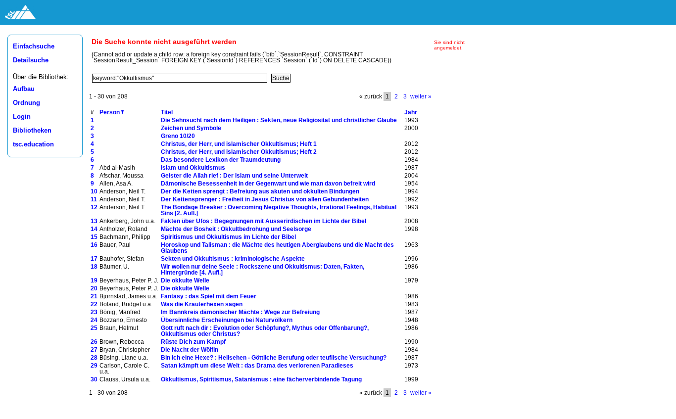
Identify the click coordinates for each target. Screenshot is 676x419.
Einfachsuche (33, 46)
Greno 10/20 (178, 136)
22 (94, 304)
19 (94, 280)
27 (94, 350)
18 (94, 267)
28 (94, 358)
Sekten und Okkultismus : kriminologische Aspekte (233, 259)
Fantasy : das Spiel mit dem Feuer (208, 296)
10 (94, 191)
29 (94, 366)
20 (94, 288)
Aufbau (24, 89)
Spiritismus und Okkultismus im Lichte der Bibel (228, 237)
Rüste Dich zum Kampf (193, 342)
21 (94, 296)
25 (94, 328)
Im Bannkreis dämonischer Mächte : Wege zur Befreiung (240, 312)
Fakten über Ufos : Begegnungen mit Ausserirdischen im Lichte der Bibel (263, 221)
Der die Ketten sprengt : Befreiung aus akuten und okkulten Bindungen (260, 191)
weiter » (421, 96)
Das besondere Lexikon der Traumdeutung (221, 160)
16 (94, 245)
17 (94, 259)
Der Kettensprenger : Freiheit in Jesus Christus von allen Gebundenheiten (265, 199)
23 (94, 312)
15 (94, 237)
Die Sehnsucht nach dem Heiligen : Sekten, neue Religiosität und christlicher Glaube (279, 120)
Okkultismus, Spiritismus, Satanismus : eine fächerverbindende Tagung (261, 379)
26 (94, 342)
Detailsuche (30, 60)
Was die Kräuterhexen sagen (201, 304)
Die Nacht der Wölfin (189, 350)
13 (94, 221)
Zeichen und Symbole (191, 128)
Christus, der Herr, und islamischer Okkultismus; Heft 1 (239, 144)
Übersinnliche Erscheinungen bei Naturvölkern (226, 320)
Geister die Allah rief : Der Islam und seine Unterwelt (234, 176)
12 (94, 207)
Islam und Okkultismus (193, 168)
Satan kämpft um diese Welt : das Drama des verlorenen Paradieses (257, 366)
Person (110, 112)
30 (94, 379)
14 (94, 229)
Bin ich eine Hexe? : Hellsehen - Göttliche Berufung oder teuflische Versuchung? (273, 358)
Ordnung (26, 102)
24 (94, 320)
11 (94, 199)
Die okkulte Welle (185, 280)
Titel (167, 112)
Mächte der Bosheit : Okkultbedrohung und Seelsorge (236, 229)
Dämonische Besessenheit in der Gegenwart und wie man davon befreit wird (268, 183)
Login (22, 116)
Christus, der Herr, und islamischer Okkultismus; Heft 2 (239, 152)
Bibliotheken (32, 130)
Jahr (410, 112)
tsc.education (33, 144)
